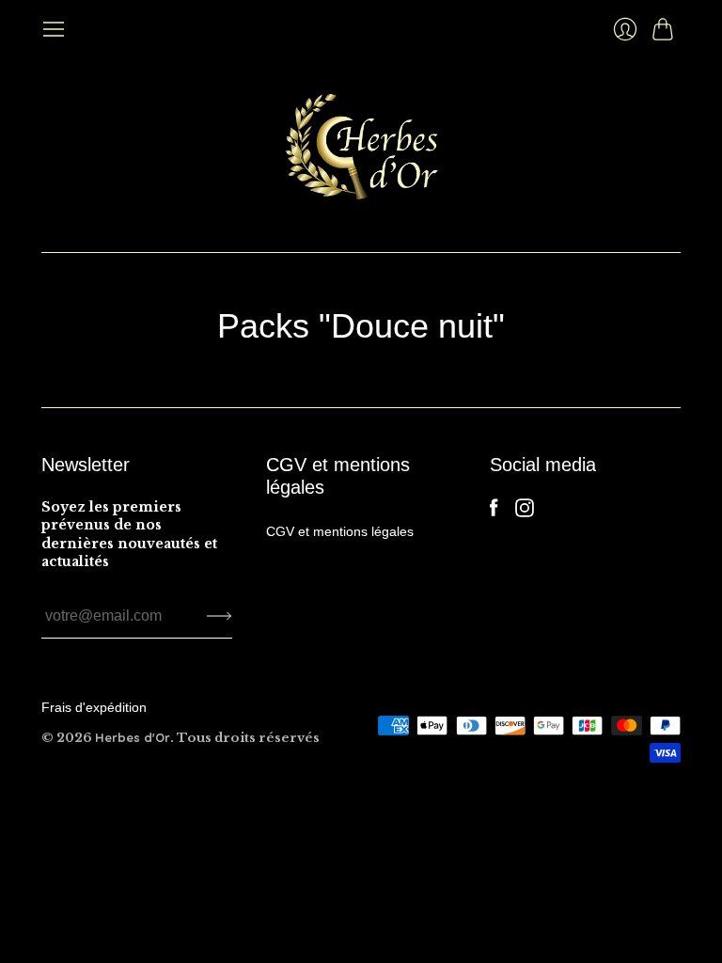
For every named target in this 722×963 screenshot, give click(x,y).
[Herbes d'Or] (361, 146)
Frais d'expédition (94, 707)
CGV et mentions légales (340, 531)
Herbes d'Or (132, 737)
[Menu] (53, 29)
